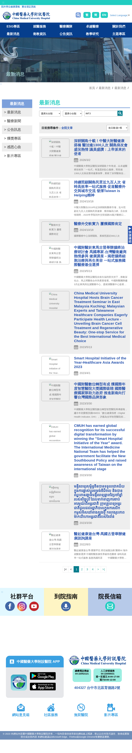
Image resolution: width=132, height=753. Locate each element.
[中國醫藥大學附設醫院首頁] (26, 16)
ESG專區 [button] (13, 26)
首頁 (92, 88)
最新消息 (120, 88)
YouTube (34, 606)
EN (104, 15)
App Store (43, 688)
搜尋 (78, 15)
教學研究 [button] (92, 34)
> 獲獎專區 (12, 138)
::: (3, 2)
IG (22, 606)
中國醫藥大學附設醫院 (97, 660)
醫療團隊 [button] (66, 26)
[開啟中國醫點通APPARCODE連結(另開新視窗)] (19, 683)
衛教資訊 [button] (39, 34)
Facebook (10, 606)
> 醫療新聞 (12, 121)
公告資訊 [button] (66, 34)
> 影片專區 (12, 156)
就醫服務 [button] (39, 26)
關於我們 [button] (118, 26)
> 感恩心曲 (12, 147)
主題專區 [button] (118, 34)
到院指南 (66, 606)
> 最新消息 (12, 112)
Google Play (43, 677)
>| (103, 569)
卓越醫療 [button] (92, 26)
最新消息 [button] (13, 34)
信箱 (110, 606)
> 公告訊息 (12, 130)
